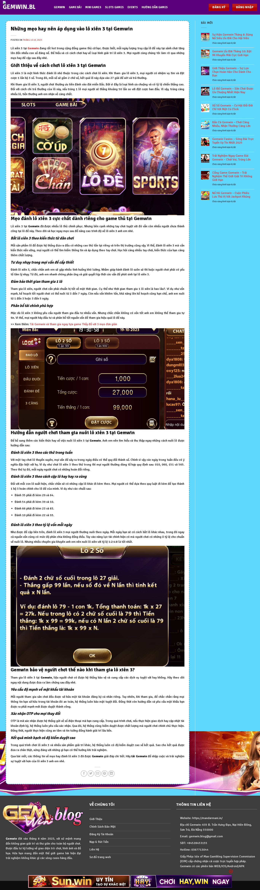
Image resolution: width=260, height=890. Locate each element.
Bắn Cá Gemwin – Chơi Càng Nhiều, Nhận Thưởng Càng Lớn (231, 124)
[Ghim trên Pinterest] (104, 773)
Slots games (114, 7)
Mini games (93, 7)
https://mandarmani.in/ (207, 818)
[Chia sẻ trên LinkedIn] (111, 773)
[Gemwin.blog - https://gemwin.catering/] (24, 7)
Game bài (75, 7)
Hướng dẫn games (155, 7)
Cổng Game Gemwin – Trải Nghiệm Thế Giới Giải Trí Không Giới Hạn (232, 176)
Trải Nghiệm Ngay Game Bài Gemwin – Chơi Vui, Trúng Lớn (231, 157)
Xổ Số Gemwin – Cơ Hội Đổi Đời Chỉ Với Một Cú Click (232, 107)
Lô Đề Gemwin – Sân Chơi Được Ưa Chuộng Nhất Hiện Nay (232, 90)
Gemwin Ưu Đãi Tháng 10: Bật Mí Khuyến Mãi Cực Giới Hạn (231, 53)
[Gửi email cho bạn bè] (98, 773)
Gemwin (59, 7)
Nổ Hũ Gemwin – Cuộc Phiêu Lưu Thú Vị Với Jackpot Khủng (231, 195)
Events (133, 7)
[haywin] (181, 881)
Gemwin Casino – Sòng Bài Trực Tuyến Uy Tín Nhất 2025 (233, 141)
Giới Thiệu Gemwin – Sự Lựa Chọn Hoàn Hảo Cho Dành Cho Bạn (231, 72)
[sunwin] (79, 881)
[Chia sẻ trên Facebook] (84, 773)
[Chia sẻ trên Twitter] (91, 773)
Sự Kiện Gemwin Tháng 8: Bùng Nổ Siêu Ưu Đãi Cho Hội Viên (232, 36)
